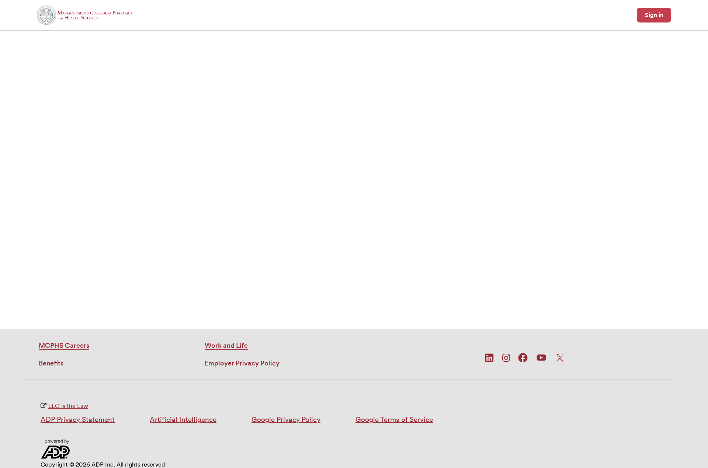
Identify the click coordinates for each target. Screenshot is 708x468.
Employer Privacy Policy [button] (242, 363)
